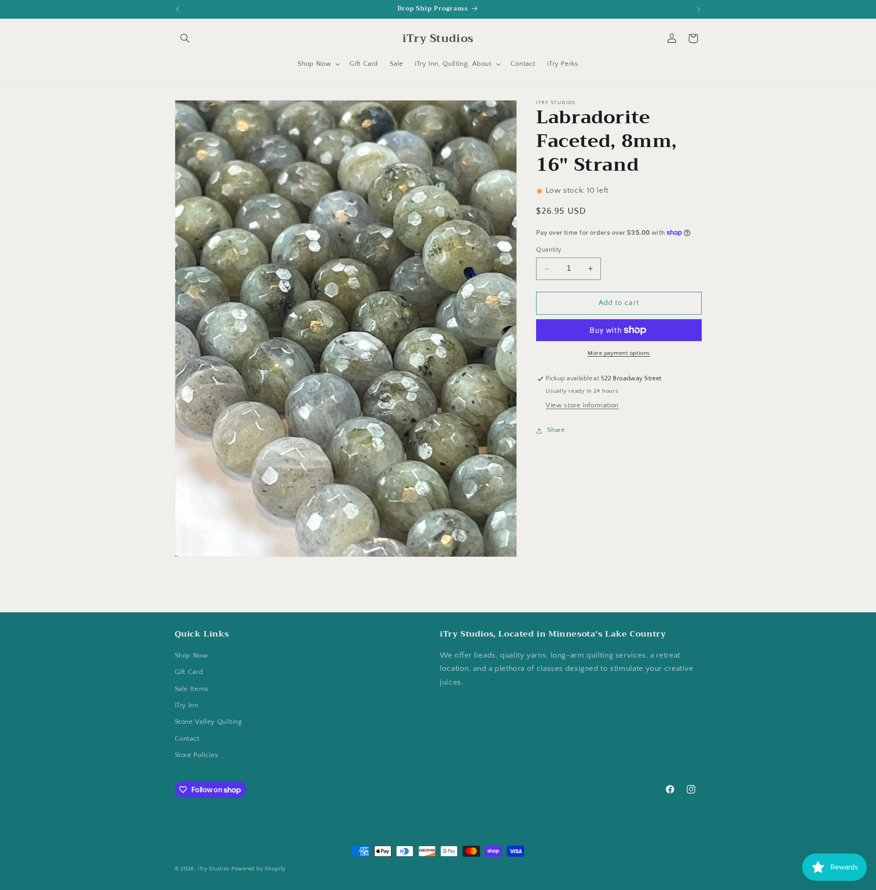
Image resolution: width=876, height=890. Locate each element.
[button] (185, 38)
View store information (582, 405)
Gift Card (189, 672)
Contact (187, 739)
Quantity (548, 250)
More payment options (619, 353)
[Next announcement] (698, 9)
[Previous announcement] (177, 9)
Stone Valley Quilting (208, 722)
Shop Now (191, 655)
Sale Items (192, 689)
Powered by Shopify (258, 869)
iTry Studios (213, 869)
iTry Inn (186, 706)
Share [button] (556, 430)
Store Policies (197, 755)
